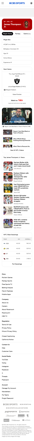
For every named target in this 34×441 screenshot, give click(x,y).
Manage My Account (9, 388)
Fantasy (17, 34)
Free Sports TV (7, 284)
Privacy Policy (6, 328)
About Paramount (8, 309)
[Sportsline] (24, 411)
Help (3, 348)
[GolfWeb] (26, 420)
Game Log (27, 34)
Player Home (7, 34)
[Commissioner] (23, 415)
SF (7, 254)
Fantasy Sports (7, 281)
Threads (4, 376)
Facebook (5, 370)
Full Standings (17, 264)
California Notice (8, 340)
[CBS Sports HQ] (25, 404)
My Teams (5, 395)
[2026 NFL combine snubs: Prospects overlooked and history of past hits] (8, 223)
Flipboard (5, 380)
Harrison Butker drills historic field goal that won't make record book (22, 164)
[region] (17, 116)
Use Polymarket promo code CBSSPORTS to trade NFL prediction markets (22, 187)
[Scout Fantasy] (16, 420)
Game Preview (17, 94)
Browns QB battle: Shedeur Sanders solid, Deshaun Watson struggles (21, 198)
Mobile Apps (6, 294)
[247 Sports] (11, 411)
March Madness (7, 291)
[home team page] (17, 81)
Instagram (5, 366)
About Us (5, 303)
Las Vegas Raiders (15, 86)
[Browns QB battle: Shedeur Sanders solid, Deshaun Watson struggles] (8, 199)
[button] (2, 3)
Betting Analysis (7, 288)
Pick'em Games (7, 277)
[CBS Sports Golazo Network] (17, 408)
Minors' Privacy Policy (9, 331)
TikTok (4, 363)
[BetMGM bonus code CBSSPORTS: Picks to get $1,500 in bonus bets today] (8, 210)
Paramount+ (6, 313)
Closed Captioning (8, 336)
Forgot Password (7, 398)
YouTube (5, 360)
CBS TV (4, 316)
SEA (7, 243)
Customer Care (7, 351)
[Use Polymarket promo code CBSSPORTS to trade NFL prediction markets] (8, 188)
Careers (4, 306)
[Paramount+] (11, 415)
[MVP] (6, 420)
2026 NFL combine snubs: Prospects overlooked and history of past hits (21, 222)
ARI (7, 259)
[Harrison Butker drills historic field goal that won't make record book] (8, 166)
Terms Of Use (6, 325)
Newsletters (6, 392)
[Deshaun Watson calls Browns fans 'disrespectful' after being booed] (8, 176)
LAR (7, 248)
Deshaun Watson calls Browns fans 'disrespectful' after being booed (21, 176)
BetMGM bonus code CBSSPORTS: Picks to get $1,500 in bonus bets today (21, 209)
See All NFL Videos (17, 150)
